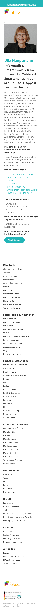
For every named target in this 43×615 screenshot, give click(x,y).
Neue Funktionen (10, 276)
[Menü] (37, 11)
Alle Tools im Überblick (12, 269)
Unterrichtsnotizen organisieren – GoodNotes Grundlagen (22, 191)
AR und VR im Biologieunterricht (16, 185)
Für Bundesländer (10, 442)
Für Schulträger (9, 439)
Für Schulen (8, 435)
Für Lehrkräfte (9, 432)
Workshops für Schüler (12, 308)
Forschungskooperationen (14, 492)
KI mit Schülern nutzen (12, 304)
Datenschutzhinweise (12, 506)
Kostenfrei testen (10, 463)
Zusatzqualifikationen (12, 347)
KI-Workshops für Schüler (13, 556)
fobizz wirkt (7, 488)
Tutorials (7, 273)
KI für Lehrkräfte (10, 319)
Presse (6, 485)
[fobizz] (17, 11)
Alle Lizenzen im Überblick (14, 428)
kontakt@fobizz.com (11, 535)
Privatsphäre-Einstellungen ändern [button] (17, 513)
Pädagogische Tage (11, 340)
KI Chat (6, 287)
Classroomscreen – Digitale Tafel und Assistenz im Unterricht (20, 177)
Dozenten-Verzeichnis (12, 354)
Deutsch (6, 379)
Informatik (7, 403)
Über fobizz (8, 474)
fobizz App (7, 553)
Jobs (5, 481)
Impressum (8, 503)
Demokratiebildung (11, 410)
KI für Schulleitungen (11, 322)
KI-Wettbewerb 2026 (11, 560)
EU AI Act (7, 333)
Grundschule (8, 368)
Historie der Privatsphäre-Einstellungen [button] (19, 517)
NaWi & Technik (9, 396)
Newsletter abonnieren (12, 542)
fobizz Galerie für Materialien (15, 365)
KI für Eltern (8, 326)
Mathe (5, 382)
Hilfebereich (8, 531)
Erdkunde (7, 400)
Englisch (6, 386)
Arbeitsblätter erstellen (12, 283)
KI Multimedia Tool (11, 294)
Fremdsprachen (9, 389)
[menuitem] (37, 11)
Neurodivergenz (10, 414)
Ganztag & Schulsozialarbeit (14, 375)
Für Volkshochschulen (12, 456)
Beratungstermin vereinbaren (15, 538)
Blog (5, 350)
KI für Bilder (8, 290)
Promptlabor (8, 280)
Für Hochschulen (10, 446)
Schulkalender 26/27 (11, 563)
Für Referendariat (10, 449)
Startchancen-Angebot (12, 460)
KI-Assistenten (9, 301)
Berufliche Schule (10, 372)
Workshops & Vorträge (12, 343)
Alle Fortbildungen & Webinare (16, 336)
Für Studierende (10, 453)
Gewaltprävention (10, 417)
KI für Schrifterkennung (12, 297)
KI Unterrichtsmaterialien (13, 329)
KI (4, 407)
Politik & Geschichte (11, 393)
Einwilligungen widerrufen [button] (14, 520)
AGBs (5, 510)
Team (5, 478)
